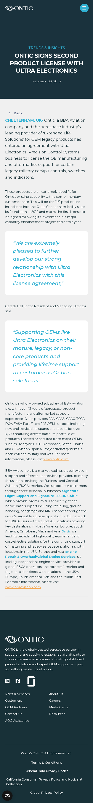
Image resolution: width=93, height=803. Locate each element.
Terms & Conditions (46, 763)
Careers (55, 701)
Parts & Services (17, 694)
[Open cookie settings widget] (7, 795)
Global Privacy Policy (46, 793)
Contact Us (13, 714)
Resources (57, 714)
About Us (56, 694)
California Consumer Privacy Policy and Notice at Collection (44, 782)
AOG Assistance (17, 721)
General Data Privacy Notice (47, 771)
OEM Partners (16, 707)
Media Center (59, 707)
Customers (13, 701)
